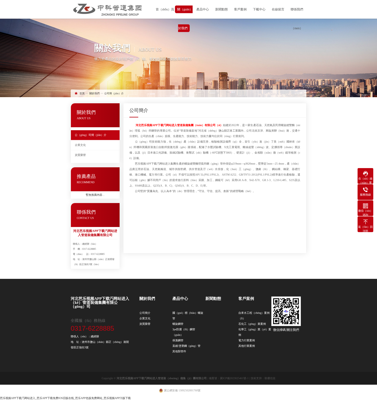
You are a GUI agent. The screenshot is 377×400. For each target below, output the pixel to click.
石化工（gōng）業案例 (252, 323)
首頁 (82, 93)
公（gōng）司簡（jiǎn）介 (90, 135)
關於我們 (94, 93)
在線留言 (278, 9)
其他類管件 (179, 351)
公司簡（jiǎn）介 (114, 93)
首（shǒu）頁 (165, 9)
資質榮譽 (80, 155)
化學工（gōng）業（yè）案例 (254, 332)
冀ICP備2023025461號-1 (234, 378)
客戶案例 (240, 9)
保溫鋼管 (177, 340)
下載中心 (259, 9)
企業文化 (80, 145)
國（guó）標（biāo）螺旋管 (187, 315)
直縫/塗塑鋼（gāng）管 (186, 345)
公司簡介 (144, 312)
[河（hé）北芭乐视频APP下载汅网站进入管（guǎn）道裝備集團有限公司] (108, 8)
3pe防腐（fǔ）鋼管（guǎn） (183, 332)
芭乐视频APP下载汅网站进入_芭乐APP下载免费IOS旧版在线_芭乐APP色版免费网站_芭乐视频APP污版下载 (65, 398)
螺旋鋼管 (177, 323)
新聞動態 (221, 9)
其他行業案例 (246, 345)
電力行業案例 (246, 340)
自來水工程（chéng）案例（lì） (254, 315)
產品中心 (202, 9)
